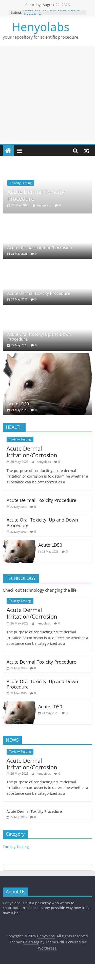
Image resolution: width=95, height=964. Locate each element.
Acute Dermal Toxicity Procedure (35, 195)
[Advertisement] (47, 94)
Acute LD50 (18, 404)
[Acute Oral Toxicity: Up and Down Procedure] (34, 310)
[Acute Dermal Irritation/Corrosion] (34, 219)
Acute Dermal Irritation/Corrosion (39, 247)
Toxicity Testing (21, 183)
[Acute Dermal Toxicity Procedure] (47, 167)
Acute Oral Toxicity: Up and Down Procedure (39, 336)
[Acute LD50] (47, 356)
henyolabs (44, 205)
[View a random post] (86, 150)
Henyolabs (40, 27)
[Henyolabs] (8, 150)
